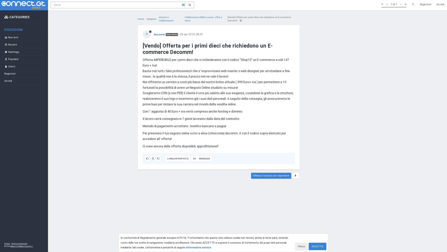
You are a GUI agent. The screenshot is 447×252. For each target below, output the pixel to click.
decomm (159, 34)
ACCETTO (317, 246)
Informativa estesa (198, 247)
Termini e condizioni (19, 244)
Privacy (7, 244)
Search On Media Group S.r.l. (21, 246)
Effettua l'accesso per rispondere (271, 175)
